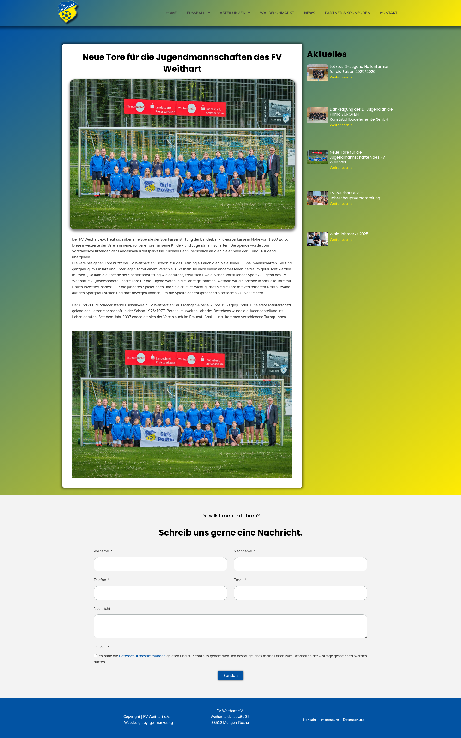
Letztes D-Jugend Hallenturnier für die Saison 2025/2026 (359, 69)
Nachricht (102, 609)
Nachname (243, 551)
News (309, 13)
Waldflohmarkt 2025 (349, 234)
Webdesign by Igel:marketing (148, 722)
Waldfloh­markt (277, 13)
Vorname (102, 551)
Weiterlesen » (341, 77)
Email (239, 580)
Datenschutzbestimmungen (142, 656)
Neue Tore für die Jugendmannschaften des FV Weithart (357, 157)
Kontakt (388, 13)
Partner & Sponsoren (347, 13)
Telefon (100, 580)
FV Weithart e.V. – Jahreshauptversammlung (355, 195)
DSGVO (100, 647)
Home (171, 13)
